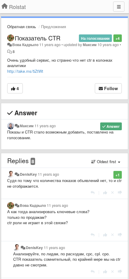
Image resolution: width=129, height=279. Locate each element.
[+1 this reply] (105, 192)
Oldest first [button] (106, 161)
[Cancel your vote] (112, 192)
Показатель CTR (37, 38)
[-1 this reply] (120, 192)
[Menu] (118, 6)
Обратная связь (21, 26)
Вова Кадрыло (25, 44)
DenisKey (28, 174)
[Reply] (92, 192)
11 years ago (45, 125)
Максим (90, 44)
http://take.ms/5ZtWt (25, 71)
